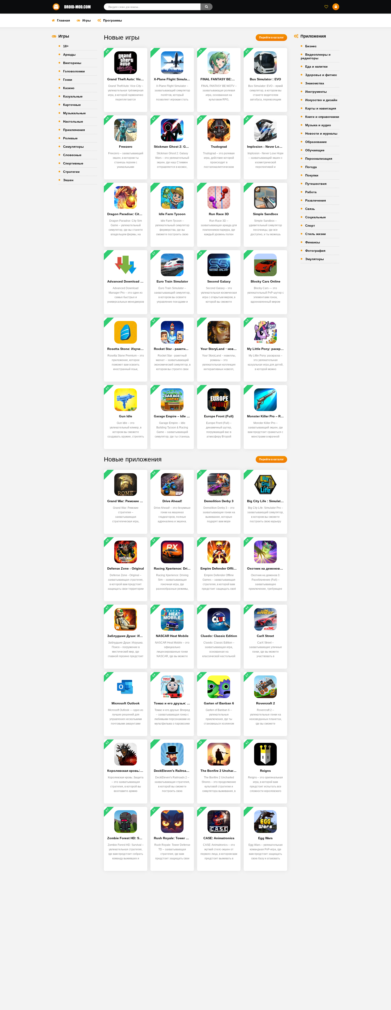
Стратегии (71, 171)
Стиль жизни (315, 234)
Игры (86, 20)
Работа (311, 192)
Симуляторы (73, 146)
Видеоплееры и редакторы (316, 56)
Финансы (312, 242)
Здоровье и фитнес (321, 75)
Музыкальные (74, 113)
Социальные (315, 217)
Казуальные (73, 96)
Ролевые (70, 138)
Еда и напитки (316, 66)
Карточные (72, 105)
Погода (311, 167)
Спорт (310, 225)
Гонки (67, 79)
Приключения (74, 130)
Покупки (311, 175)
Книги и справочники (322, 117)
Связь (310, 209)
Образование (316, 142)
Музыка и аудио (318, 125)
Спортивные (73, 163)
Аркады (69, 54)
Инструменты (316, 91)
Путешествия (316, 183)
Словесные (72, 155)
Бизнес (311, 46)
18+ (66, 46)
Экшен (68, 180)
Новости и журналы (321, 133)
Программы (112, 20)
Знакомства (314, 83)
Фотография (315, 250)
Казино (68, 88)
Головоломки (74, 71)
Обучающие (314, 150)
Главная (63, 20)
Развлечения (315, 200)
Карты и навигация (320, 108)
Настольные (73, 121)
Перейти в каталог (271, 37)
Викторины (72, 63)
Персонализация (318, 158)
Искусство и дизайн (321, 100)
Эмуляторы (314, 259)
